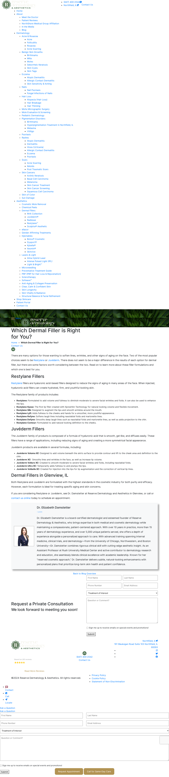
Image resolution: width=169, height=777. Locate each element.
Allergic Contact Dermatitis (40, 80)
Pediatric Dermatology (33, 115)
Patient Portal (23, 302)
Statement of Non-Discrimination (108, 681)
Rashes (25, 137)
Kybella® (31, 245)
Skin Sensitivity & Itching (39, 83)
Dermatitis (32, 144)
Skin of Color (28, 194)
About (20, 14)
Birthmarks (32, 55)
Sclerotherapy (29, 277)
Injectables (27, 236)
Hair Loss (26, 96)
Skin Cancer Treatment (38, 185)
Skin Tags (32, 71)
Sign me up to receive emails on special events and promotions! (119, 627)
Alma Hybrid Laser (36, 258)
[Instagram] (157, 650)
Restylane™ (32, 223)
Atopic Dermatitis (35, 77)
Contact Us (87, 4)
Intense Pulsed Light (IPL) (39, 261)
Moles (30, 61)
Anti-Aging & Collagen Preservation (39, 283)
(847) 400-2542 (72, 2)
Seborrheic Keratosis (37, 64)
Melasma (31, 128)
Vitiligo (30, 131)
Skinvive (31, 251)
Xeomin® (31, 248)
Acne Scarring (34, 49)
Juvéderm (53, 360)
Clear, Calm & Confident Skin (36, 286)
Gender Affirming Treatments (36, 232)
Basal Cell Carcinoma (37, 178)
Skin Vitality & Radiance (33, 293)
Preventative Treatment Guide (37, 270)
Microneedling (29, 267)
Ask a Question (7, 708)
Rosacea (31, 45)
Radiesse (31, 220)
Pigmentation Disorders (33, 118)
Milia (29, 58)
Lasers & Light (29, 255)
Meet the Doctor (30, 17)
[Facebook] (157, 656)
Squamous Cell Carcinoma (40, 191)
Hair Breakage (34, 102)
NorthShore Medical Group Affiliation (40, 23)
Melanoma (32, 182)
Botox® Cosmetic (36, 239)
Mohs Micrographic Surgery (36, 109)
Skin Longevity (29, 289)
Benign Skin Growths (32, 52)
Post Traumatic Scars (37, 169)
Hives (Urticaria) (35, 147)
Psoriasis (26, 134)
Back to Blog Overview (84, 573)
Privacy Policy (99, 675)
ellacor (25, 229)
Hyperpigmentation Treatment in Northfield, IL (50, 125)
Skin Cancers (28, 172)
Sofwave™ (27, 280)
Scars (24, 159)
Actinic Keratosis (35, 175)
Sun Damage (28, 197)
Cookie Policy (99, 678)
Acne (29, 39)
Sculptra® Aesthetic (37, 226)
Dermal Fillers (28, 210)
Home (19, 11)
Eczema (26, 74)
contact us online (20, 498)
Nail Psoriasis (33, 90)
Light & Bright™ (34, 264)
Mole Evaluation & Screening (36, 112)
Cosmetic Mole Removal (34, 204)
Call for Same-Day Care (99, 771)
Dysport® (32, 242)
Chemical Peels (29, 207)
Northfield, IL (70, 5)
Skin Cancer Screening (38, 188)
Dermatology (23, 33)
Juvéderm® (32, 217)
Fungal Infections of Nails (39, 93)
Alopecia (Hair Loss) (37, 99)
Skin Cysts (32, 68)
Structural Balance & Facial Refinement (41, 296)
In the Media (28, 26)
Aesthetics (22, 201)
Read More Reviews (34, 671)
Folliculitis (32, 42)
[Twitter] (157, 653)
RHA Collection (34, 213)
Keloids (30, 166)
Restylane (39, 360)
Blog (24, 30)
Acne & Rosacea (30, 36)
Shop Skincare (24, 299)
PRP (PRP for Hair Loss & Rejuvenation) (41, 274)
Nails (24, 87)
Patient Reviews (30, 20)
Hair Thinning (33, 106)
